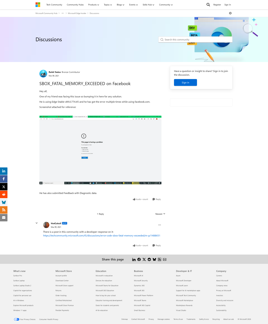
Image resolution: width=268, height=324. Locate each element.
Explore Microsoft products (23, 305)
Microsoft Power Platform (143, 295)
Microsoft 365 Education (105, 290)
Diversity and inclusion (224, 300)
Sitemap (124, 319)
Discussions (94, 13)
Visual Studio (181, 310)
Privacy (151, 319)
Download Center (62, 280)
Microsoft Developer (183, 280)
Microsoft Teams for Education (107, 285)
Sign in (185, 82)
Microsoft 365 (139, 290)
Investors (219, 295)
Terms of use (178, 319)
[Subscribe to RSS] (159, 259)
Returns (58, 290)
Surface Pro (17, 275)
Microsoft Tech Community (186, 295)
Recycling (216, 319)
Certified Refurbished (63, 300)
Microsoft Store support (64, 285)
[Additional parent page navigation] (63, 13)
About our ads (228, 319)
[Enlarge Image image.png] (100, 150)
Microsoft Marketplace (184, 300)
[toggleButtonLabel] (230, 13)
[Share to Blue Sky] (154, 259)
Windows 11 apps (20, 310)
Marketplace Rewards (184, 305)
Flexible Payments (62, 310)
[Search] (208, 5)
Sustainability (221, 310)
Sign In (227, 4)
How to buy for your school (106, 295)
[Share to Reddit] (149, 259)
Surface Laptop (19, 280)
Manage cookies (164, 319)
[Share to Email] (164, 259)
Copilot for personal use (22, 295)
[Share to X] (144, 259)
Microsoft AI (138, 275)
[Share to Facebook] (139, 259)
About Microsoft (222, 280)
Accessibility (221, 305)
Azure (178, 275)
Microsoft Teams (140, 300)
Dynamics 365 (139, 285)
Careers (219, 275)
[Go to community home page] (38, 4)
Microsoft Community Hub (46, 13)
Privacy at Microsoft (223, 290)
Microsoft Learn (182, 285)
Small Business (139, 310)
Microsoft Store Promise (65, 305)
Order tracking (61, 295)
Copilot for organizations (22, 290)
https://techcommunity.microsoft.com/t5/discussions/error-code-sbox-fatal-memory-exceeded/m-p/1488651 (101, 235)
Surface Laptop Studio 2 (22, 285)
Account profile (61, 275)
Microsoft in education (104, 275)
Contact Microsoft (138, 319)
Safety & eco (204, 319)
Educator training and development (109, 300)
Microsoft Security (141, 280)
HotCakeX (56, 223)
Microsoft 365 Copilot (142, 305)
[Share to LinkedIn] (134, 259)
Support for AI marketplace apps (188, 290)
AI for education (102, 310)
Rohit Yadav (55, 72)
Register (217, 4)
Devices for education (104, 280)
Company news (222, 285)
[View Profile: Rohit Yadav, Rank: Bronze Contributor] (43, 74)
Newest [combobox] (160, 213)
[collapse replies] (36, 223)
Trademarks (191, 319)
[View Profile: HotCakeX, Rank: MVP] (46, 225)
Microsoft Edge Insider (77, 13)
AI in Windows (18, 300)
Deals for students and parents (107, 305)
